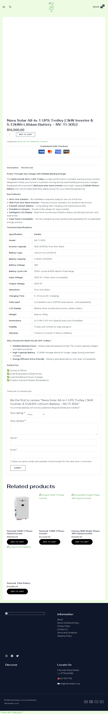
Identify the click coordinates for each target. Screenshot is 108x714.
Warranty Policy (64, 636)
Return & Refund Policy (68, 623)
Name (14, 438)
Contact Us (62, 629)
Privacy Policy (63, 626)
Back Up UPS (24, 141)
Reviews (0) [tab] (27, 167)
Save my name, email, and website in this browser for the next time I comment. (52, 461)
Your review (18, 421)
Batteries (34, 141)
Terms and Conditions (67, 632)
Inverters (44, 141)
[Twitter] (17, 656)
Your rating (17, 413)
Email (13, 449)
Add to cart (25, 134)
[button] (11, 712)
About (60, 619)
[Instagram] (6, 656)
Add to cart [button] (17, 542)
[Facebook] (12, 656)
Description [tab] (13, 167)
